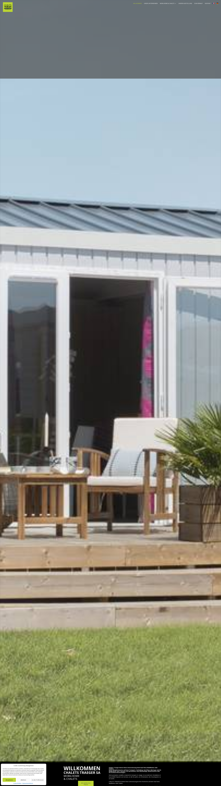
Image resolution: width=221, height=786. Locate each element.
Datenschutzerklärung (27, 783)
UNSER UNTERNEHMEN (151, 3)
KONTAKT (208, 3)
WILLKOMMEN (137, 3)
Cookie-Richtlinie (17, 783)
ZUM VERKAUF (198, 3)
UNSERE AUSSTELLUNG (185, 3)
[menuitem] (213, 5)
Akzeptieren (9, 780)
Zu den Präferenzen (38, 780)
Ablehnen (23, 780)
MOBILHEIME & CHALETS (167, 3)
